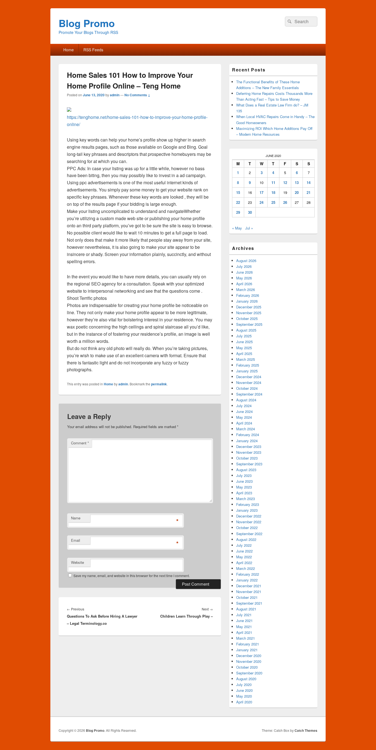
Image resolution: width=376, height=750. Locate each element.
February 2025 (247, 365)
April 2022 (244, 562)
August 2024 (246, 399)
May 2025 (244, 347)
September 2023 (249, 463)
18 (273, 192)
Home (68, 49)
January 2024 (247, 440)
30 (250, 212)
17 (261, 192)
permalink (159, 383)
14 (308, 182)
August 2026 (246, 260)
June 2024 (244, 411)
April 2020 (244, 701)
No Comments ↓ (137, 94)
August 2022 (246, 539)
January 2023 (247, 510)
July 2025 (244, 335)
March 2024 (245, 428)
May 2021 (244, 626)
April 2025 (244, 353)
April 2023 (244, 492)
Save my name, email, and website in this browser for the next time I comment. (131, 575)
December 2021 (248, 585)
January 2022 (247, 580)
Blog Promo (87, 23)
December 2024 (248, 376)
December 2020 (248, 655)
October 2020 (247, 667)
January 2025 (247, 370)
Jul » (249, 228)
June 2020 (244, 690)
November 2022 (248, 521)
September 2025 (249, 324)
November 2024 (248, 382)
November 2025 (248, 312)
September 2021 (249, 603)
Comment (80, 442)
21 (308, 192)
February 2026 (247, 295)
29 (238, 212)
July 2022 (244, 545)
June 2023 (244, 481)
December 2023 (248, 446)
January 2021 (247, 649)
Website (77, 562)
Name (75, 518)
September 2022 (249, 533)
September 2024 (249, 394)
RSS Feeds (93, 49)
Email (75, 540)
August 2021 (246, 609)
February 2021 (247, 644)
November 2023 (248, 452)
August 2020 (246, 678)
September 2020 (249, 673)
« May (237, 228)
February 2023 (247, 504)
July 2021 (244, 614)
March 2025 (245, 359)
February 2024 (247, 434)
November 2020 (248, 661)
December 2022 (248, 516)
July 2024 (244, 405)
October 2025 (247, 318)
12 (285, 182)
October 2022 (247, 527)
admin (114, 94)
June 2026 (244, 272)
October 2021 (247, 597)
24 (261, 202)
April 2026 (244, 283)
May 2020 (244, 696)
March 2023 (245, 498)
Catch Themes (306, 730)
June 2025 (244, 341)
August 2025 (246, 330)
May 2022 (244, 556)
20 (297, 192)
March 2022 (245, 568)
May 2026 (244, 278)
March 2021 (245, 638)
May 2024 (244, 417)
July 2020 (244, 684)
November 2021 (248, 591)
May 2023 (244, 487)
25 (273, 202)
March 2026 (245, 289)
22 (238, 202)
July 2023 (244, 475)
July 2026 (244, 266)
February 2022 (247, 574)
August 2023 (246, 469)
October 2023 (247, 458)
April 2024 (244, 423)
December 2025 (248, 306)
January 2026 (247, 301)
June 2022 (244, 551)
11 (273, 182)
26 (285, 202)
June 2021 (244, 620)
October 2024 (247, 388)
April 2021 (244, 632)
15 (238, 192)
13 (297, 182)
